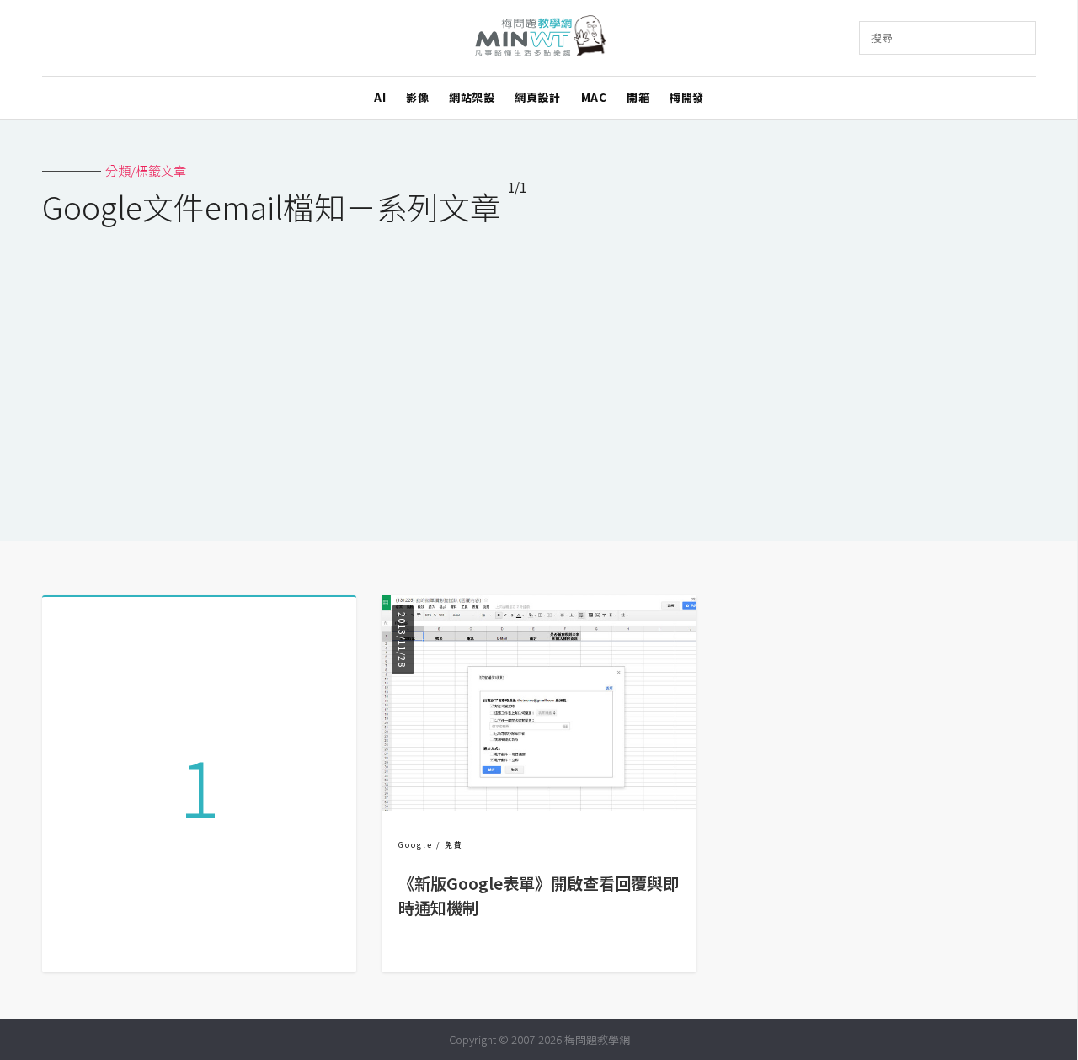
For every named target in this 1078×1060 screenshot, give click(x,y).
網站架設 (471, 97)
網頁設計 (537, 97)
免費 (454, 844)
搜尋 (882, 37)
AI (380, 97)
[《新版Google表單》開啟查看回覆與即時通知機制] (539, 805)
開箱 (638, 97)
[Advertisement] (539, 372)
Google (415, 844)
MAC (594, 97)
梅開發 (687, 97)
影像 (417, 97)
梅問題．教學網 (539, 38)
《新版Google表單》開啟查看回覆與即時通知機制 (538, 895)
